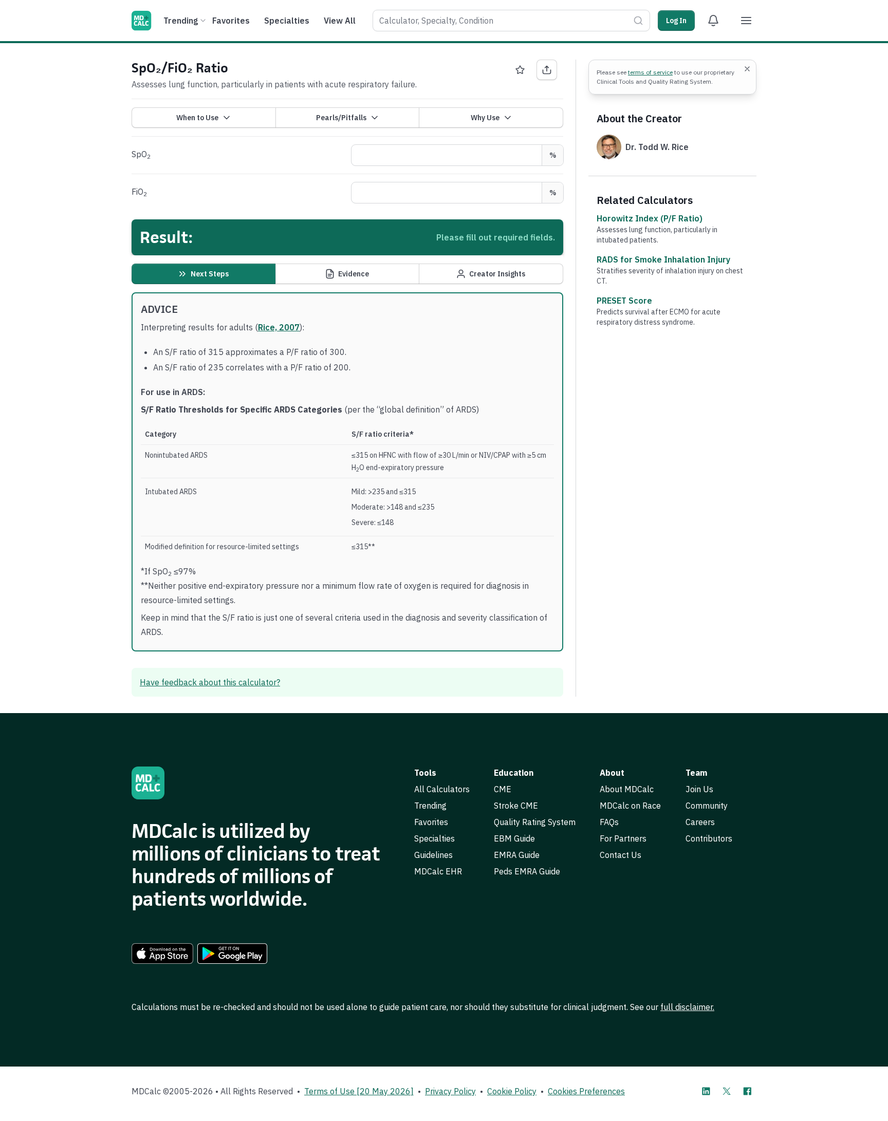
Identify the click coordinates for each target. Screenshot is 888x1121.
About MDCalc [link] (627, 789)
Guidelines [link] (433, 855)
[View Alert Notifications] (713, 20)
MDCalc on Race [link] (630, 805)
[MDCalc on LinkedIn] (706, 1091)
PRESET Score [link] (624, 300)
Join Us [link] (699, 789)
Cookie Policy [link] (511, 1091)
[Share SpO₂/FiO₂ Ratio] (546, 70)
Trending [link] (430, 805)
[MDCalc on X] (726, 1091)
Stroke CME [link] (516, 805)
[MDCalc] (141, 20)
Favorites (231, 20)
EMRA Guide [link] (517, 855)
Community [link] (707, 805)
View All (340, 20)
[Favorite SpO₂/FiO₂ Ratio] (520, 70)
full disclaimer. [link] (687, 1007)
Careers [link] (700, 822)
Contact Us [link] (620, 855)
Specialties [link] (434, 838)
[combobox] (511, 20)
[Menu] (746, 20)
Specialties (286, 20)
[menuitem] (183, 20)
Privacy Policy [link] (450, 1091)
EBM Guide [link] (514, 838)
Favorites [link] (431, 822)
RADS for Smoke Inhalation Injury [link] (663, 259)
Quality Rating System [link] (535, 822)
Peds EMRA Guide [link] (527, 871)
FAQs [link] (609, 822)
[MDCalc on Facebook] (747, 1091)
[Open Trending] (203, 20)
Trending (180, 20)
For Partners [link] (623, 838)
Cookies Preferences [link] (586, 1091)
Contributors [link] (709, 838)
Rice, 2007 (279, 327)
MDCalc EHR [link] (438, 871)
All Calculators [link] (442, 789)
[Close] (747, 69)
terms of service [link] (650, 72)
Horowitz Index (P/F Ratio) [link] (649, 218)
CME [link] (502, 789)
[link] (162, 953)
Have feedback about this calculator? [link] (210, 682)
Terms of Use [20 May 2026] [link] (359, 1091)
